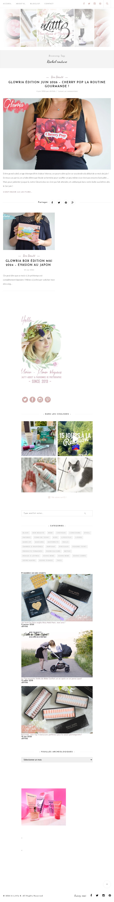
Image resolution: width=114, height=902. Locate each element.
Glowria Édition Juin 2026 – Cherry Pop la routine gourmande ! (57, 84)
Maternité (53, 542)
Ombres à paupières (33, 546)
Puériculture (53, 551)
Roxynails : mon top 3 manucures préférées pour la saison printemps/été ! (51, 735)
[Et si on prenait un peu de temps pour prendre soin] (38, 475)
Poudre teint (80, 546)
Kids (55, 537)
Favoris (26, 537)
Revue (67, 551)
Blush (26, 533)
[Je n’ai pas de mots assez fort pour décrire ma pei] (75, 475)
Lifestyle (66, 537)
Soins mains (29, 560)
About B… (21, 4)
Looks (79, 537)
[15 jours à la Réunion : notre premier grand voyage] (75, 438)
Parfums (51, 546)
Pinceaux (64, 546)
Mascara (39, 542)
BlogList (35, 4)
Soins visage (46, 560)
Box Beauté (57, 76)
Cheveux (61, 533)
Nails (65, 542)
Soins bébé (48, 556)
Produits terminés (32, 551)
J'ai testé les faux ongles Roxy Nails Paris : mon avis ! (43, 623)
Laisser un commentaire (68, 91)
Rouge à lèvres (31, 556)
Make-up (27, 542)
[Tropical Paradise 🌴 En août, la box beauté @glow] (38, 438)
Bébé (50, 533)
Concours (75, 533)
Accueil (7, 4)
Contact (49, 4)
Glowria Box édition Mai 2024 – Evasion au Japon (29, 263)
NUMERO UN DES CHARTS (34, 573)
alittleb (52, 91)
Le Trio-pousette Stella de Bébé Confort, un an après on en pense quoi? (51, 679)
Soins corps (79, 556)
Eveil (87, 533)
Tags (59, 560)
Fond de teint (41, 537)
